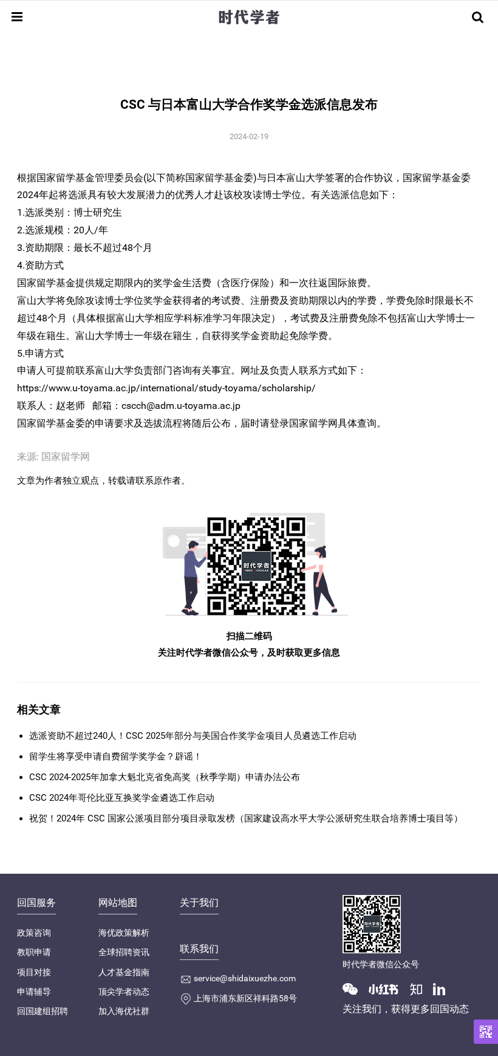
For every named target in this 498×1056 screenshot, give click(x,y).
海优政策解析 (123, 933)
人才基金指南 (123, 972)
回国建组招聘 (42, 1011)
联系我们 (199, 949)
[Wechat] (355, 988)
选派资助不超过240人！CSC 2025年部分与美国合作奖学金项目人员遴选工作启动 (192, 735)
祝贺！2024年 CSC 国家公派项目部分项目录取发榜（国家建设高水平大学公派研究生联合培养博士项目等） (246, 818)
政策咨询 (34, 933)
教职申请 (34, 952)
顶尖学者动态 (123, 991)
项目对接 (34, 972)
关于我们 (199, 902)
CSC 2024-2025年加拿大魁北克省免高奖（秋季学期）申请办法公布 (164, 777)
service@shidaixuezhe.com (245, 978)
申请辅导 (34, 991)
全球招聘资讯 (123, 952)
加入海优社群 (123, 1011)
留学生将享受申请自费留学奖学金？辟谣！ (115, 756)
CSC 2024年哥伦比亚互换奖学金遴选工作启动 (121, 797)
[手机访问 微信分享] (486, 1032)
